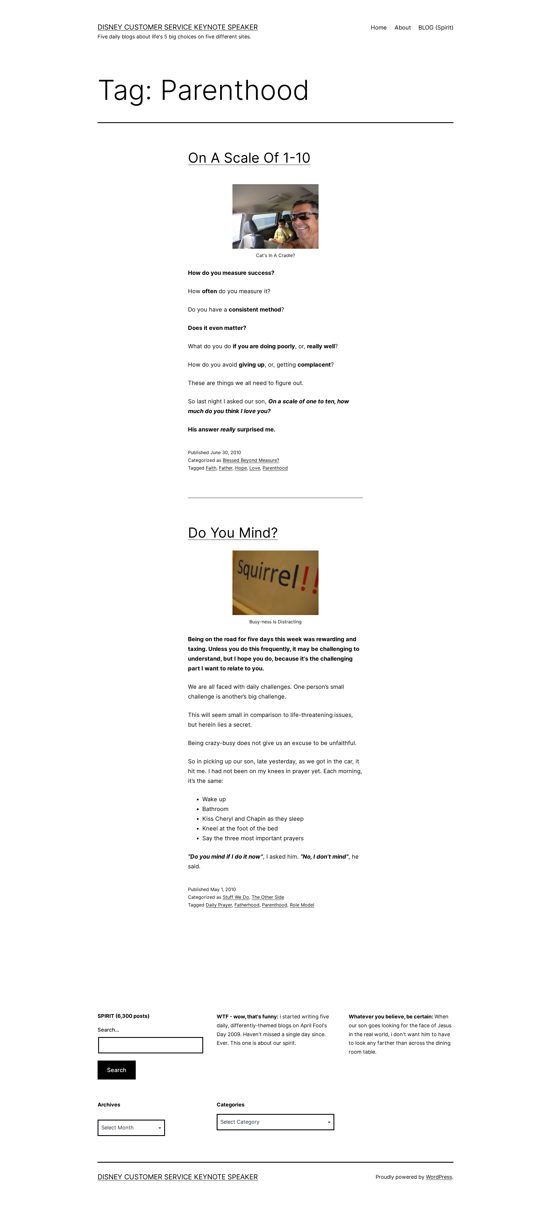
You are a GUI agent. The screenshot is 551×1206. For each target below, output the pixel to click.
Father (225, 468)
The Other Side (268, 897)
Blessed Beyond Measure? (251, 460)
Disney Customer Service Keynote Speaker (178, 27)
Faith (211, 468)
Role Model (302, 905)
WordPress (439, 1177)
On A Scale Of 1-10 (249, 157)
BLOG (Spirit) (435, 27)
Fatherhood (246, 905)
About (403, 27)
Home (379, 27)
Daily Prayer (219, 905)
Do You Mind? (233, 532)
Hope (241, 468)
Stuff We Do (236, 897)
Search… (108, 1030)
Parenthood (275, 468)
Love (254, 468)
